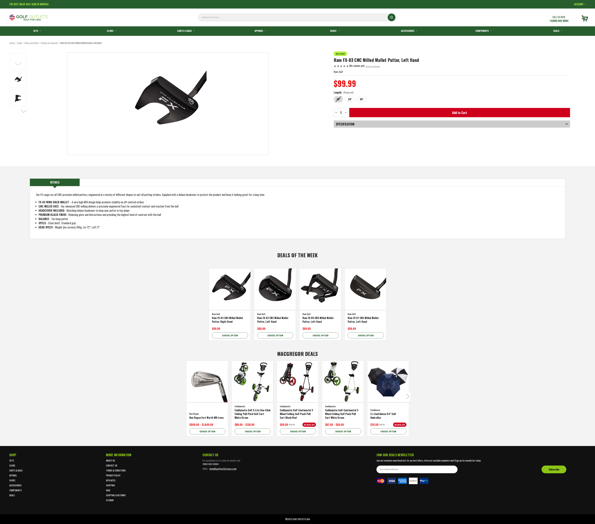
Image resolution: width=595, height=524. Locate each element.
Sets (35, 30)
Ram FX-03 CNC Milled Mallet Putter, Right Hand (227, 319)
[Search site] (199, 23)
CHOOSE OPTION (230, 335)
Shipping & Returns (116, 495)
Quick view (229, 286)
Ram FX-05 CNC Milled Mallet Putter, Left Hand (318, 319)
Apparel (259, 30)
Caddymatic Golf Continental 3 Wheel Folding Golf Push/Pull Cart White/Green (341, 413)
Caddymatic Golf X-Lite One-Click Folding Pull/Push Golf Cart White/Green (253, 413)
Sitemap (110, 500)
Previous (24, 48)
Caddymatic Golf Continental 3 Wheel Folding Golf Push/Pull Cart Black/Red (296, 413)
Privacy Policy (113, 475)
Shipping (110, 485)
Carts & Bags (184, 30)
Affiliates (110, 480)
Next (24, 111)
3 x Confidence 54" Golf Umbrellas (383, 415)
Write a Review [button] (373, 66)
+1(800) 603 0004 (559, 21)
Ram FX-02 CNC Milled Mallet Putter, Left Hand (273, 319)
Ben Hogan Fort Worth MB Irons (206, 417)
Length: (343, 92)
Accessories (407, 30)
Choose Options (230, 293)
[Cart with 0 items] (584, 19)
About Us (110, 460)
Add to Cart (297, 385)
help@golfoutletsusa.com (222, 468)
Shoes (333, 30)
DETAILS (54, 182)
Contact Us (111, 465)
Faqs (108, 490)
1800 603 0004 (211, 464)
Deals (556, 30)
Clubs (110, 30)
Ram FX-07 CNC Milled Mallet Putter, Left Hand (363, 319)
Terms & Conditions (116, 470)
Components (482, 30)
